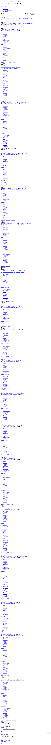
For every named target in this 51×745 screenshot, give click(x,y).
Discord (2, 743)
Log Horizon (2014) (14, 1)
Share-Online (6, 40)
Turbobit (5, 54)
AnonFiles (13, 30)
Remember (3, 733)
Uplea (4, 80)
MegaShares (5, 112)
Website (3, 19)
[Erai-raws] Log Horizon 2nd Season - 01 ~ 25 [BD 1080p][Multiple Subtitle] (17, 18)
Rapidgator (5, 39)
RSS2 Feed (5, 9)
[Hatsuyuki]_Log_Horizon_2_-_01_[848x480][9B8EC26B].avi (14, 153)
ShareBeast (8, 62)
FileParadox (5, 109)
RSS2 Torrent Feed (7, 10)
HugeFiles (5, 90)
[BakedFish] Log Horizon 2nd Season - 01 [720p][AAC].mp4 (14, 556)
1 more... (13, 220)
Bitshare (5, 34)
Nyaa (2, 30)
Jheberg (2, 44)
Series (2, 728)
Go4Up (17, 30)
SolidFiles (14, 62)
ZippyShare (5, 146)
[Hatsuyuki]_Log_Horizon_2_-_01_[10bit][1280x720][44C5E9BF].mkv (16, 223)
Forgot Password (4, 734)
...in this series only (6, 726)
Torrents (2, 727)
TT (1, 19)
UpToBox (5, 78)
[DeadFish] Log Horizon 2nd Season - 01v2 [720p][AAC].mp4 (14, 270)
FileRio (4, 49)
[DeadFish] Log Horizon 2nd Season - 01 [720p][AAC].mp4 (13, 329)
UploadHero (5, 94)
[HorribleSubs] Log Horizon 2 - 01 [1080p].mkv (11, 602)
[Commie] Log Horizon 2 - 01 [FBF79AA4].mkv (11, 360)
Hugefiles (5, 51)
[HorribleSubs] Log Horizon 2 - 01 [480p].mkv (10, 678)
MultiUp (3, 57)
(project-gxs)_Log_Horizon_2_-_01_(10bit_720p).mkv (12, 393)
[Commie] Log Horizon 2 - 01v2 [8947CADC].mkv (12, 306)
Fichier (4, 60)
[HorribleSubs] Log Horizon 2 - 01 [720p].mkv (10, 634)
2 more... (8, 266)
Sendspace (3, 62)
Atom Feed (5, 11)
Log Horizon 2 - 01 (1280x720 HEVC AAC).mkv (11, 425)
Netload (5, 76)
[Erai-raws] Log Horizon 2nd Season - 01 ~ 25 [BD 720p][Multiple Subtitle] (17, 23)
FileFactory (5, 35)
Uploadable (5, 41)
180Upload (5, 33)
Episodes (6, 728)
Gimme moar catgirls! (5, 740)
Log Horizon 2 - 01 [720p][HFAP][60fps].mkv (10, 67)
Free (4, 50)
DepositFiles (5, 87)
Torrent (6, 19)
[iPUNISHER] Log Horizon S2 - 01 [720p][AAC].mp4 (12, 508)
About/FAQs (3, 741)
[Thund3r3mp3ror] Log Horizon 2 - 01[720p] (10, 29)
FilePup (4, 36)
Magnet (10, 19)
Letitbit (4, 53)
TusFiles (5, 234)
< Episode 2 (3, 6)
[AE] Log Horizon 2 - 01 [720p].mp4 (8, 458)
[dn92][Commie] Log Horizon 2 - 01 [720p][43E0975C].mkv (13, 102)
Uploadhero (5, 55)
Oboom (4, 37)
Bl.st (4, 158)
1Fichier (5, 47)
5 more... (3, 97)
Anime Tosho (3, 721)
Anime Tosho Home (5, 1)
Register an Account (5, 735)
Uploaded (5, 95)
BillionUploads (6, 48)
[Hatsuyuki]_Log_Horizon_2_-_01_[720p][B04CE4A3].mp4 (13, 188)
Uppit (4, 42)
